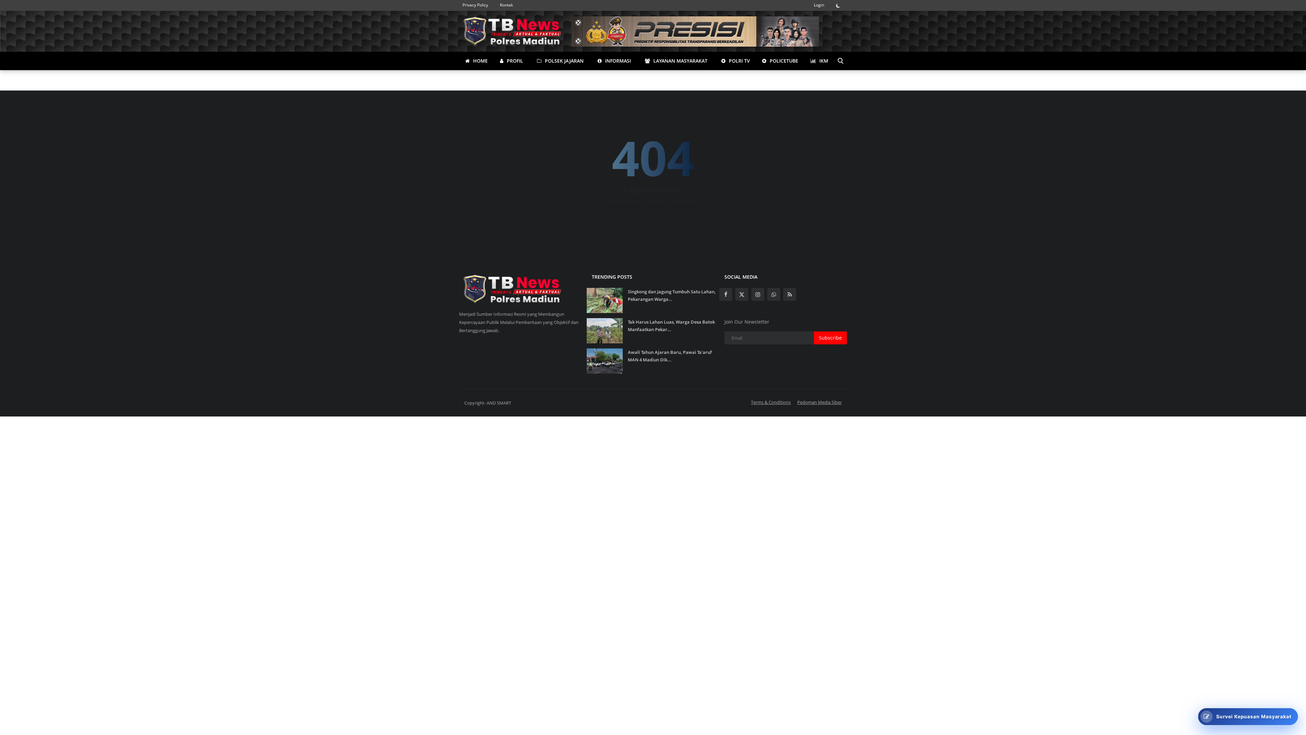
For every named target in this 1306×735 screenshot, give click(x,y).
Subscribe (830, 337)
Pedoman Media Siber (819, 402)
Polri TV (738, 61)
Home (480, 61)
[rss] (789, 294)
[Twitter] (741, 294)
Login (819, 5)
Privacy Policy (475, 5)
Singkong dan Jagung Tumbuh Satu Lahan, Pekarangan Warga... (672, 295)
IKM (823, 61)
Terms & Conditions (771, 402)
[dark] (839, 5)
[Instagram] (757, 294)
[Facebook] (725, 294)
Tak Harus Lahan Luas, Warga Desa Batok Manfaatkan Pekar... (671, 325)
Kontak (506, 5)
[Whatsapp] (773, 294)
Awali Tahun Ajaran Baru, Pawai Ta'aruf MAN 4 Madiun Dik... (670, 356)
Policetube (783, 61)
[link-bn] (695, 31)
